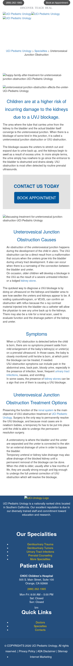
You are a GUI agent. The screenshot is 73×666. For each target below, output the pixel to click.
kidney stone (28, 280)
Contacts (40, 630)
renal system (46, 410)
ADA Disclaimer (46, 651)
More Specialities (40, 559)
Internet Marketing (41, 657)
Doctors (40, 622)
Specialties (40, 626)
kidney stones (53, 378)
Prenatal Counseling (40, 555)
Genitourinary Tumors (40, 548)
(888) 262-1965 (14, 2)
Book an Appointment (57, 2)
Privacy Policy (27, 651)
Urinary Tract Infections (40, 551)
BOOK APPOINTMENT (36, 197)
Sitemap (63, 651)
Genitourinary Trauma (40, 544)
